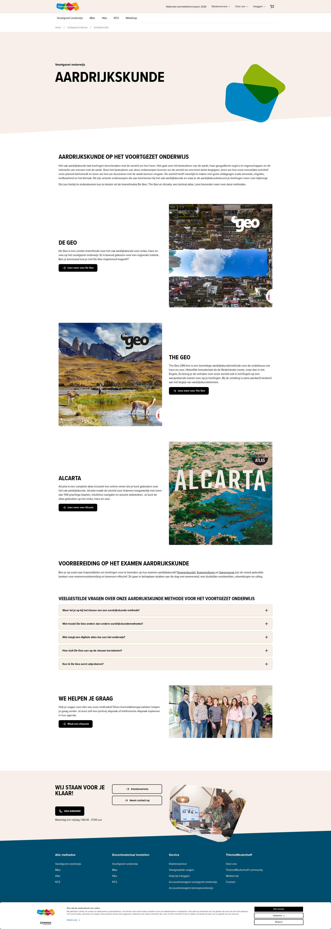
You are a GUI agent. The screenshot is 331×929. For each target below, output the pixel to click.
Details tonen (72, 920)
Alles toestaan (278, 909)
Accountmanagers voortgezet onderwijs (193, 882)
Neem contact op (140, 800)
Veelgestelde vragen (181, 870)
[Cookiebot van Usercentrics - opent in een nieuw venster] (46, 923)
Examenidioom (206, 572)
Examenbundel (186, 572)
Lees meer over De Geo (81, 268)
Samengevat (227, 572)
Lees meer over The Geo (191, 391)
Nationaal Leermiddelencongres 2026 (186, 6)
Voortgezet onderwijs (70, 18)
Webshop (131, 18)
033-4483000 (72, 811)
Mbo (92, 18)
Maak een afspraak (78, 724)
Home (58, 27)
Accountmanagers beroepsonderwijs (191, 888)
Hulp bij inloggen (179, 876)
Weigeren (279, 922)
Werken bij (232, 876)
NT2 (116, 18)
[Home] (68, 6)
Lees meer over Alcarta (80, 507)
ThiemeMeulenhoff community (244, 870)
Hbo (104, 18)
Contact (230, 882)
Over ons (231, 864)
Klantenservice (139, 789)
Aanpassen (277, 915)
